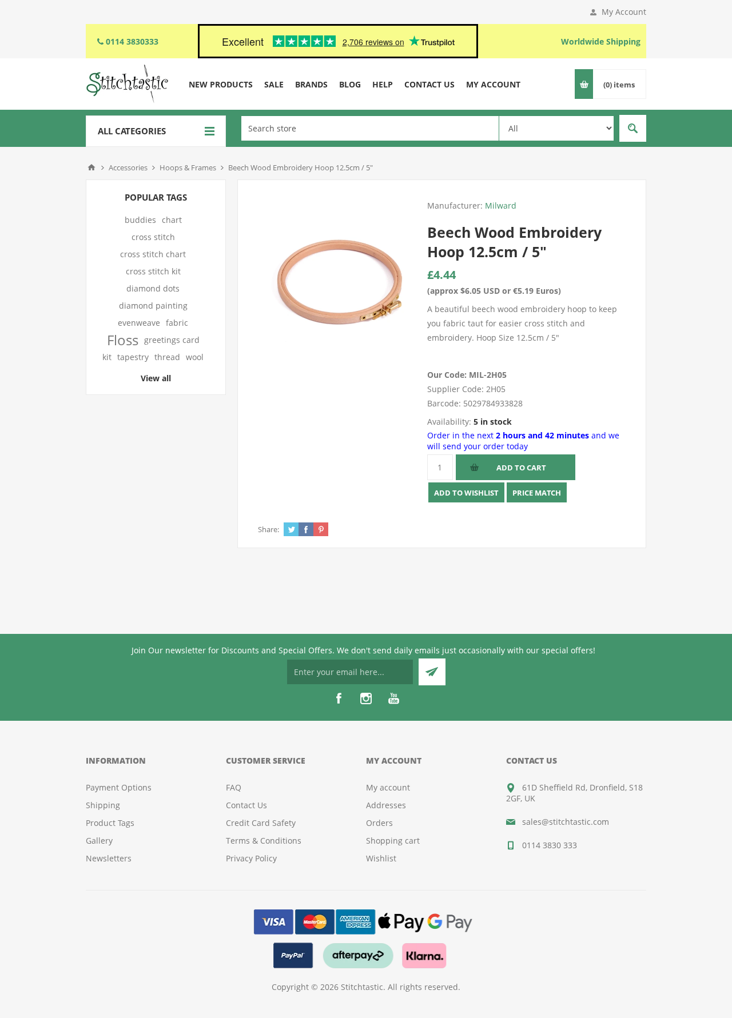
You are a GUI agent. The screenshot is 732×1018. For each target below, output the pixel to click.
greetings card (172, 339)
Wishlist (381, 858)
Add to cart (521, 467)
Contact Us (246, 805)
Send (432, 671)
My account (388, 787)
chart (172, 219)
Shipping (103, 805)
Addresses (386, 805)
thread (167, 357)
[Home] (91, 167)
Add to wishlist (466, 493)
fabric (177, 322)
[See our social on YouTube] (393, 698)
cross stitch (153, 236)
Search (632, 128)
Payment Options (119, 787)
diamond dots (153, 288)
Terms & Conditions (263, 840)
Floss (122, 340)
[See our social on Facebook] (338, 698)
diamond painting (153, 305)
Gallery (99, 840)
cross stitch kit (153, 271)
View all (156, 378)
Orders (379, 822)
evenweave (139, 322)
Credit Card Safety (261, 822)
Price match (536, 493)
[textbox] (370, 128)
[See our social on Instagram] (366, 698)
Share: (268, 529)
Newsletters (109, 858)
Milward (500, 205)
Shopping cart (393, 840)
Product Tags (110, 822)
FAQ (233, 787)
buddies (140, 219)
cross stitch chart (153, 254)
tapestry (133, 357)
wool (195, 357)
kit (107, 357)
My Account (624, 11)
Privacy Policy (251, 858)
